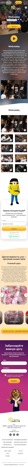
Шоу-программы (7, 442)
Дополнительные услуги (20, 442)
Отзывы (7, 456)
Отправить (14, 228)
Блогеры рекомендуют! (20, 444)
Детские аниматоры (7, 439)
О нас (7, 453)
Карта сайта (21, 464)
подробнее (18, 2)
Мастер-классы (7, 444)
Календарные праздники (20, 439)
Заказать (14, 26)
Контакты (20, 453)
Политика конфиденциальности (11, 464)
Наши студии (7, 451)
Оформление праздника (7, 447)
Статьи (20, 451)
